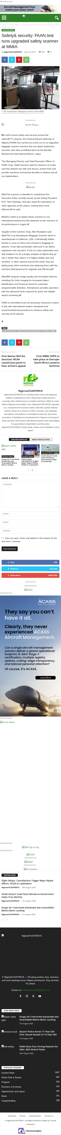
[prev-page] (28, 470)
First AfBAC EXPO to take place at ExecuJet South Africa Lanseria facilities (46, 360)
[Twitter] (12, 60)
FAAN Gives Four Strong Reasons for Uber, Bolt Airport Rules (38, 1048)
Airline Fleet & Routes (11, 1077)
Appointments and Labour (13, 1091)
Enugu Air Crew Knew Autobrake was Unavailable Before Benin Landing (10, 462)
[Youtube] (40, 996)
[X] (34, 996)
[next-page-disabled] (6, 919)
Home (4, 25)
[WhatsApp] (26, 60)
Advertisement (35, 1116)
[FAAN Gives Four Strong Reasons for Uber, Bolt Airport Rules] (9, 1050)
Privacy (22, 1116)
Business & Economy (11, 1087)
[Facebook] (5, 60)
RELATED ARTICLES (19, 439)
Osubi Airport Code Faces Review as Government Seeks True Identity (49, 459)
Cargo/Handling (8, 1101)
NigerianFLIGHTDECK (13, 52)
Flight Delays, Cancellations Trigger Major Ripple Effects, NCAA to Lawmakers (29, 462)
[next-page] (32, 470)
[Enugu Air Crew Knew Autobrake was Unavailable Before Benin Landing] (11, 451)
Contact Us (48, 1116)
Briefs (4, 1096)
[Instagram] (27, 996)
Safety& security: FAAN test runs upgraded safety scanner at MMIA (29, 331)
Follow (53, 569)
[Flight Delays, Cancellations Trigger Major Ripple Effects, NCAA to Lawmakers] (30, 451)
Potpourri (6, 1082)
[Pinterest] (19, 60)
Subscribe (52, 575)
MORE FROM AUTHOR (41, 439)
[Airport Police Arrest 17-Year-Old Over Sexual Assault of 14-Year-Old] (9, 1035)
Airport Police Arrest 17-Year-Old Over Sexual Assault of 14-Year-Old (38, 1033)
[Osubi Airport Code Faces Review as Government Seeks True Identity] (50, 449)
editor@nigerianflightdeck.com (36, 990)
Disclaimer (12, 1116)
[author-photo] (30, 380)
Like (55, 562)
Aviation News (14, 25)
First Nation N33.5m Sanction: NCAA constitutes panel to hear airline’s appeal (14, 360)
